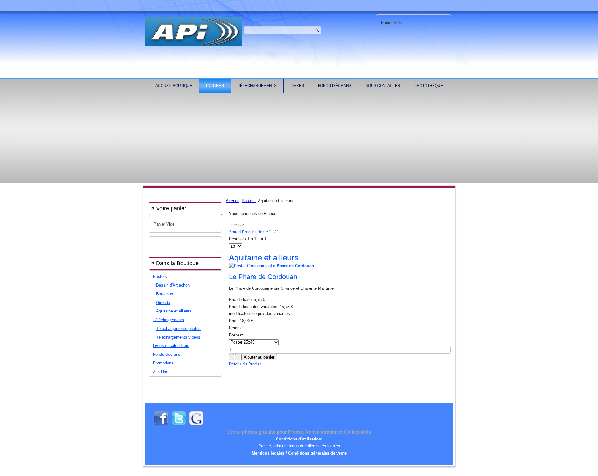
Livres (297, 85)
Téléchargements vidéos (178, 337)
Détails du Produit (245, 364)
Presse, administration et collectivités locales (299, 446)
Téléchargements (257, 85)
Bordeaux (164, 294)
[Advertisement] (299, 139)
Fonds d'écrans (334, 85)
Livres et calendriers (171, 345)
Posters (215, 85)
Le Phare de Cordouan (263, 277)
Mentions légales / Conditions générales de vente (299, 453)
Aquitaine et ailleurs (174, 311)
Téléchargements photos (178, 328)
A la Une (160, 371)
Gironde (163, 302)
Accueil (232, 200)
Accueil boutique (173, 85)
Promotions (163, 363)
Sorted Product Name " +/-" (253, 232)
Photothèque (428, 85)
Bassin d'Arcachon (173, 285)
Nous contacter (382, 85)
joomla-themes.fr (308, 471)
